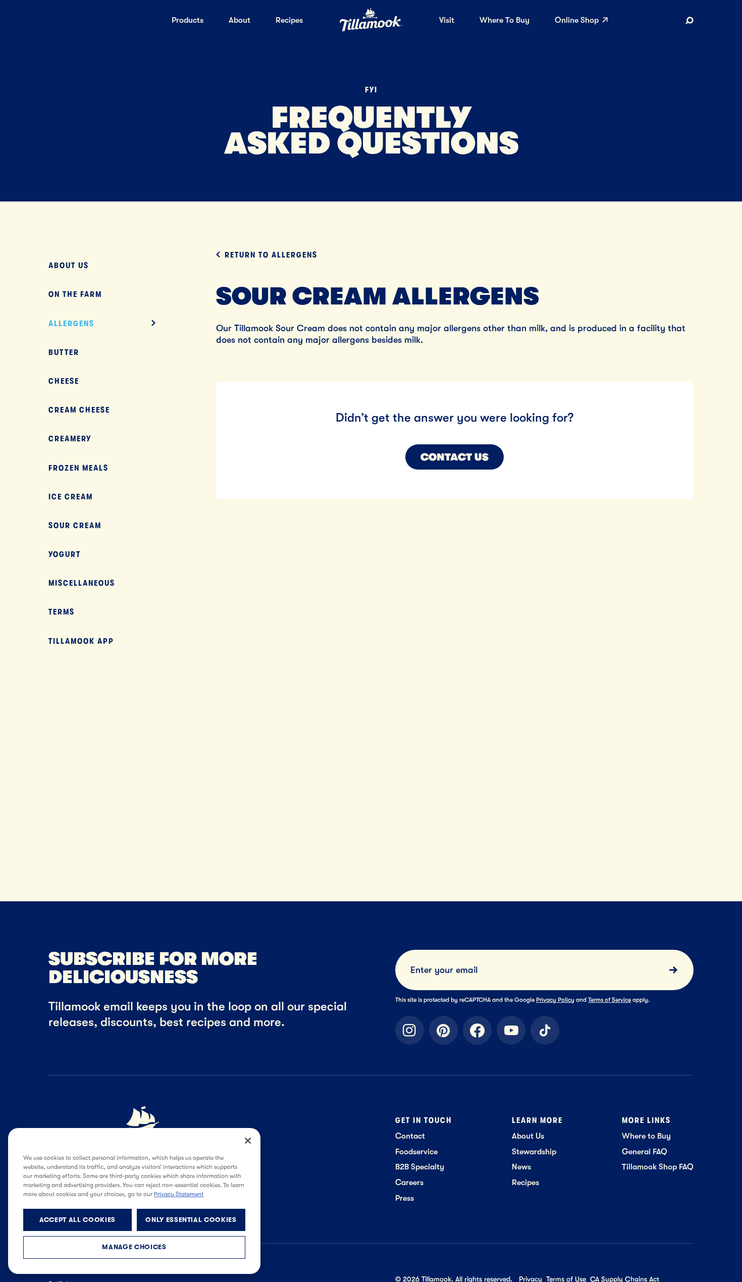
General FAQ (644, 1151)
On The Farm (75, 294)
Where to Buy (646, 1136)
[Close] (248, 1141)
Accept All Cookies (77, 1219)
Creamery (69, 438)
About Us (68, 265)
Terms (61, 611)
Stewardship (534, 1151)
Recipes (525, 1182)
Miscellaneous (81, 583)
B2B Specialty (419, 1166)
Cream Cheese (79, 410)
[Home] (371, 29)
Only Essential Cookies (190, 1219)
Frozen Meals (78, 468)
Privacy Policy (555, 1000)
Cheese (63, 381)
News (521, 1166)
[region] (134, 1201)
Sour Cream (74, 525)
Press (404, 1198)
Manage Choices (134, 1247)
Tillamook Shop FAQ (658, 1166)
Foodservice (416, 1151)
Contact (410, 1136)
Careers (409, 1182)
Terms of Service (609, 1000)
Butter (63, 352)
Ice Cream (70, 496)
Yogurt (64, 554)
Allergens (71, 323)
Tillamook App (81, 641)
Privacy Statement (178, 1194)
